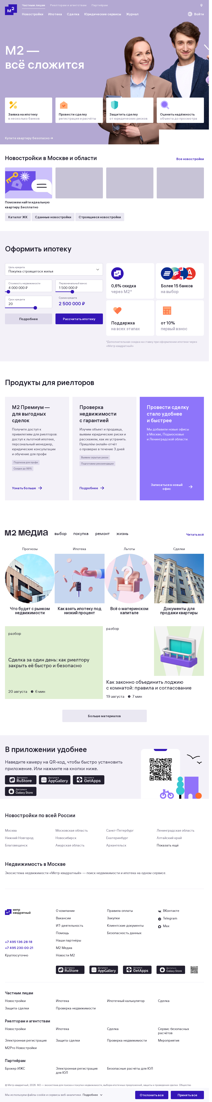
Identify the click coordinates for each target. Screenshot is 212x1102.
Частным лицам (33, 5)
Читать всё (195, 534)
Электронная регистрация (26, 1040)
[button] (70, 1095)
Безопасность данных (124, 933)
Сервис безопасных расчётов (173, 1031)
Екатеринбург (117, 838)
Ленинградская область (175, 831)
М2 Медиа (64, 948)
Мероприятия (168, 1040)
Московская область (71, 831)
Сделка (164, 1001)
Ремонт (102, 533)
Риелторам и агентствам (68, 5)
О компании (65, 911)
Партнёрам (100, 5)
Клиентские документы (125, 926)
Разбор (14, 633)
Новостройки (15, 1001)
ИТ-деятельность (69, 926)
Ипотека (62, 1001)
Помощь (62, 933)
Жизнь (122, 533)
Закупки (113, 918)
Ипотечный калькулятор (126, 1001)
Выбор (60, 533)
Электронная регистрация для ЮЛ (77, 1071)
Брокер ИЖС (15, 1069)
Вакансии (63, 918)
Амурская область (69, 845)
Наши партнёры (68, 940)
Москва (11, 831)
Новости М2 (65, 955)
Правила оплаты (120, 911)
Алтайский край (169, 838)
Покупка (81, 533)
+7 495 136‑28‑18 (18, 942)
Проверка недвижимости (76, 1008)
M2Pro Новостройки (21, 1048)
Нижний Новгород (19, 838)
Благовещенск (16, 845)
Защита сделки (17, 1008)
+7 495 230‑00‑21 (19, 948)
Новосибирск (65, 838)
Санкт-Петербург (120, 831)
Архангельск (116, 845)
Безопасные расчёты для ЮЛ (130, 1069)
